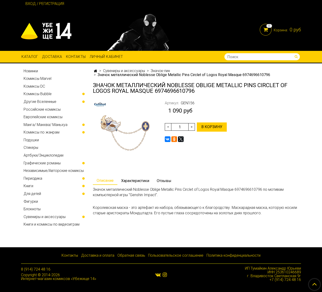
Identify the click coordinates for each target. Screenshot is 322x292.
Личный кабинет (106, 56)
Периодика (33, 178)
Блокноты (32, 209)
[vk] (158, 275)
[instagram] (165, 275)
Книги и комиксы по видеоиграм (51, 224)
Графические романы (42, 163)
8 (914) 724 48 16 (35, 269)
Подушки (31, 140)
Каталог (29, 56)
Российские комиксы (42, 109)
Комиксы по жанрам (41, 132)
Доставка (52, 56)
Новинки (31, 71)
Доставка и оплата (97, 255)
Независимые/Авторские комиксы (54, 170)
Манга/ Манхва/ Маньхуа (45, 124)
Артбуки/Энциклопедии (43, 155)
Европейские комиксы (43, 117)
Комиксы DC (34, 86)
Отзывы (164, 180)
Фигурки (31, 201)
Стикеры (31, 147)
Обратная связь (131, 255)
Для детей (32, 193)
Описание (105, 180)
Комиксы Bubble (38, 94)
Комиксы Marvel (37, 78)
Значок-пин (160, 71)
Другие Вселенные (40, 101)
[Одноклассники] (174, 139)
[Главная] (95, 71)
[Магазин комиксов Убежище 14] (46, 30)
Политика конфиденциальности (233, 255)
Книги (28, 186)
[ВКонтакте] (167, 139)
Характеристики (135, 180)
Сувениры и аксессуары (124, 71)
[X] (181, 139)
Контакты (76, 56)
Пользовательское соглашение (175, 255)
